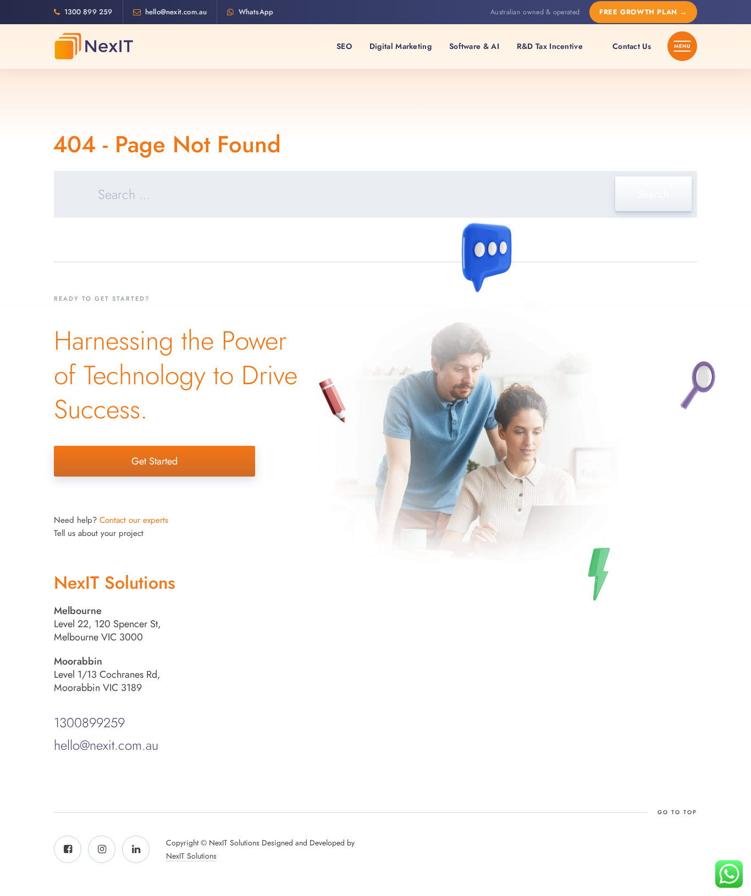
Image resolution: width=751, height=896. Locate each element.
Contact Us (631, 46)
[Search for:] (375, 196)
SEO (344, 46)
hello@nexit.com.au (176, 12)
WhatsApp (256, 12)
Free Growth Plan (643, 12)
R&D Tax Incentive (550, 46)
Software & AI (474, 46)
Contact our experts (134, 520)
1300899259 (89, 722)
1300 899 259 (88, 12)
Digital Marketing (400, 46)
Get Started (154, 461)
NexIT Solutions (191, 855)
